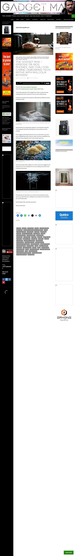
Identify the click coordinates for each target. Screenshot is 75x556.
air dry (24, 228)
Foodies (34, 237)
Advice (20, 57)
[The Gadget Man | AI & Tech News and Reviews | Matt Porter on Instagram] (9, 279)
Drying (43, 233)
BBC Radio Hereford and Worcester (33, 230)
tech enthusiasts (45, 249)
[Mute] (44, 83)
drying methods (21, 235)
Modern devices (45, 244)
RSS (39, 88)
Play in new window (25, 87)
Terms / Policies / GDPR (68, 19)
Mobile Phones (35, 244)
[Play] (18, 83)
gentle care (26, 238)
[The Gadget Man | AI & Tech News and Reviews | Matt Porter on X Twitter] (6, 279)
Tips (26, 251)
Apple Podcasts (25, 88)
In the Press (34, 19)
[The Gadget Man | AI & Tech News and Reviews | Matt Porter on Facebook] (3, 279)
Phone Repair (45, 57)
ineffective (39, 240)
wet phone (31, 254)
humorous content (29, 240)
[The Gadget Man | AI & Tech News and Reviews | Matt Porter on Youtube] (3, 282)
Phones (18, 58)
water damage (33, 251)
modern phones (21, 245)
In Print (27, 19)
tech (27, 249)
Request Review (50, 19)
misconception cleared (23, 244)
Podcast (19, 247)
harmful (41, 238)
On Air (22, 19)
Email (31, 88)
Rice (39, 247)
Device (19, 233)
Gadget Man (29, 57)
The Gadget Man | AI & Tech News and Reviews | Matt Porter (26, 16)
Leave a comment (33, 78)
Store (17, 19)
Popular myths (27, 247)
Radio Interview (25, 58)
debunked (43, 231)
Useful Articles (22, 59)
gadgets (19, 238)
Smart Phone (33, 58)
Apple (24, 57)
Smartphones (20, 249)
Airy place (30, 228)
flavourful (27, 237)
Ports (34, 247)
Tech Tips (39, 58)
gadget (40, 237)
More (42, 88)
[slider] (48, 83)
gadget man (47, 237)
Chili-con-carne (21, 231)
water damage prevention (24, 252)
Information (20, 242)
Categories (58, 19)
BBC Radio (19, 230)
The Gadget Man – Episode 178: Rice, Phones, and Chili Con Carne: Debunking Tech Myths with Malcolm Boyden (33, 68)
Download (34, 87)
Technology (20, 251)
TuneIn (35, 88)
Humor (46, 238)
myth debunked (44, 245)
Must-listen (30, 245)
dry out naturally (27, 233)
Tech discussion (34, 249)
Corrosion (30, 231)
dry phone (36, 233)
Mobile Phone (37, 57)
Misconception (40, 242)
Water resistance (21, 254)
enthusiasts (40, 235)
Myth (36, 245)
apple (36, 228)
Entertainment (31, 235)
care (46, 230)
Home (12, 19)
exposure (19, 237)
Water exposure (37, 252)
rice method (45, 247)
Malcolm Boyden (29, 242)
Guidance (34, 238)
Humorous (19, 240)
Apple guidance (44, 228)
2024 (17, 57)
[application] (33, 83)
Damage (37, 231)
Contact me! (42, 19)
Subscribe (69, 552)
